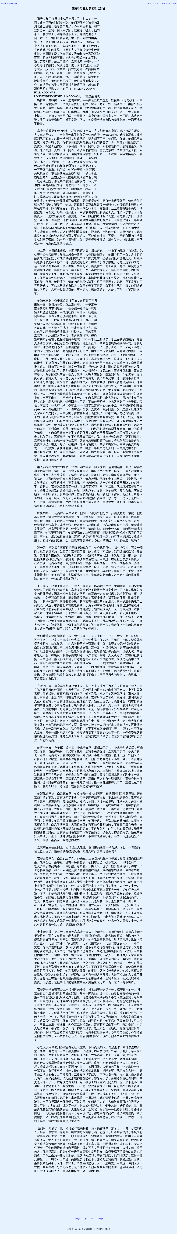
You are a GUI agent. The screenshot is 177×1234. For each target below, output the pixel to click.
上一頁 (148, 3)
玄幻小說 (77, 1229)
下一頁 (164, 3)
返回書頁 (172, 3)
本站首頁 (70, 1229)
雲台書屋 (4, 3)
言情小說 (100, 1229)
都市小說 (92, 1229)
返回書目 (156, 3)
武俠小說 (85, 1229)
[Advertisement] (121, 55)
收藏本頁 (107, 1229)
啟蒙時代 (13, 3)
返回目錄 (88, 1218)
